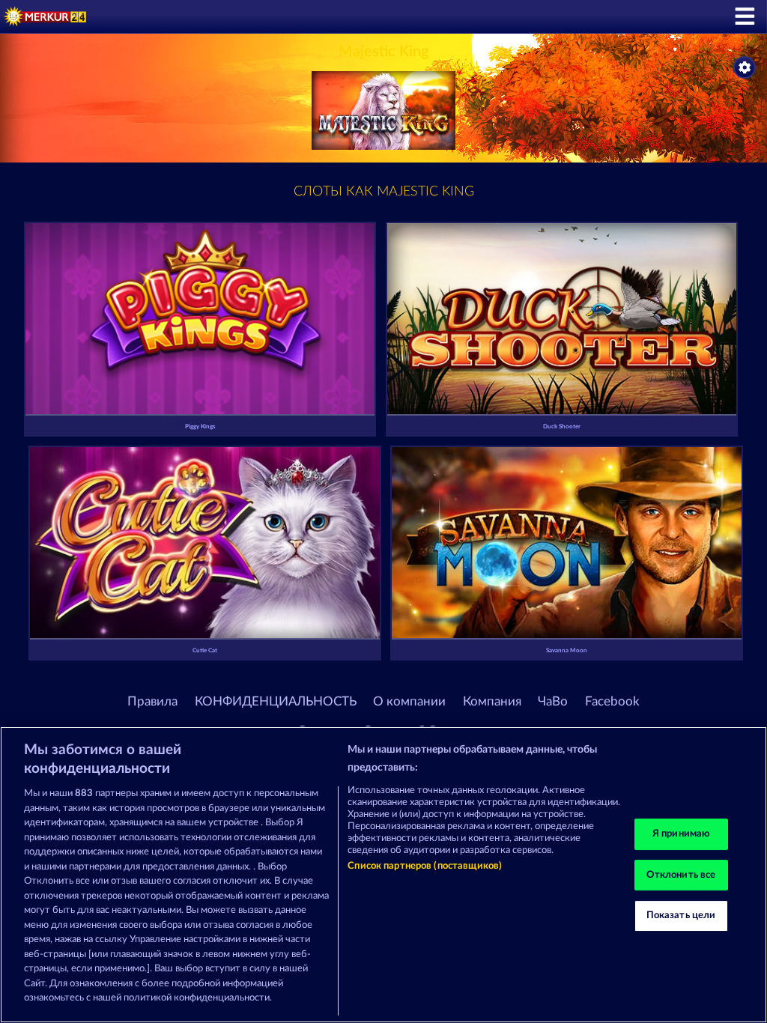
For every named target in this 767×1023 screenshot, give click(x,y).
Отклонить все (681, 875)
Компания (492, 702)
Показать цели (681, 915)
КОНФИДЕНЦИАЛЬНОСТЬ (276, 702)
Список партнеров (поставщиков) (425, 866)
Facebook (612, 702)
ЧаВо (553, 702)
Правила (152, 702)
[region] (383, 874)
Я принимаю (680, 834)
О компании (409, 702)
